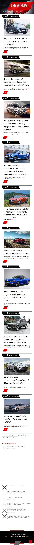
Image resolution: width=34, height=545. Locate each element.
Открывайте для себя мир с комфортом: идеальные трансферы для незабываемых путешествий (18, 516)
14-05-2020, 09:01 (14, 57)
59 (22, 435)
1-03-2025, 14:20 (11, 499)
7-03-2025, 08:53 (11, 493)
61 (28, 435)
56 (12, 435)
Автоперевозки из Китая (15, 497)
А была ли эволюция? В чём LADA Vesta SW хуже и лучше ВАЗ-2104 (15, 419)
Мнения (5, 16)
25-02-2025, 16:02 (11, 506)
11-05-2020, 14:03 (14, 228)
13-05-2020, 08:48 (14, 98)
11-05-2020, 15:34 (14, 187)
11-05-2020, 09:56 (14, 313)
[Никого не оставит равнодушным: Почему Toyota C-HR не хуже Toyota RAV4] (17, 366)
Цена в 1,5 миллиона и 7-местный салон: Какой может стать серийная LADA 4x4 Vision (16, 82)
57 (15, 435)
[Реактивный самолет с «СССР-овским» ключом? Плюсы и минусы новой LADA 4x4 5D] (17, 325)
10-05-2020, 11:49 (14, 396)
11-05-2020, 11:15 (14, 266)
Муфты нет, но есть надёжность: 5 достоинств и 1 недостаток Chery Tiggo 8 (16, 41)
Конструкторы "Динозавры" (15, 446)
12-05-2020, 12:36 (14, 142)
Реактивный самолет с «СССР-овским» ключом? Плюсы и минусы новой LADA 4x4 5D (16, 340)
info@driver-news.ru (17, 538)
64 (10, 438)
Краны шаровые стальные (15, 486)
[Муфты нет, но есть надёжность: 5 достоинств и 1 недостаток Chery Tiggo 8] (17, 27)
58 (18, 435)
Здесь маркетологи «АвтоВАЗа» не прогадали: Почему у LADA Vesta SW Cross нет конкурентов (16, 212)
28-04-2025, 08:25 (11, 448)
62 (4, 438)
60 (25, 435)
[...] (24, 48)
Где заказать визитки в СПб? (16, 491)
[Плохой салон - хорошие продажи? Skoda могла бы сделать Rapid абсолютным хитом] (17, 279)
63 (7, 438)
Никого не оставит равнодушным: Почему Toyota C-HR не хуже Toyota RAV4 (17, 380)
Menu (30, 541)
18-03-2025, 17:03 (11, 488)
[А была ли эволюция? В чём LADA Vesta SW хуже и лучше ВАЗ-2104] (17, 406)
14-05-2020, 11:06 (14, 16)
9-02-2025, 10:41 (6, 519)
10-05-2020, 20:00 (14, 355)
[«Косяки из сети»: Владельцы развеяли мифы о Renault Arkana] (17, 239)
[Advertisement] (17, 468)
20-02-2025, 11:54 (11, 512)
